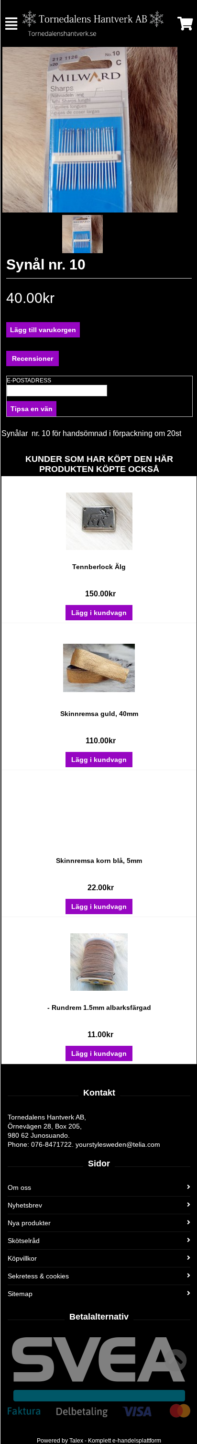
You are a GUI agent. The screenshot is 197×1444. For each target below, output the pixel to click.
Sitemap (20, 1294)
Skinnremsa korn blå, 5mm (99, 860)
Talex (76, 1440)
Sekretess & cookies (38, 1276)
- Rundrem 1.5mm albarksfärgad (99, 1007)
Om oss (19, 1187)
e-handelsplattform (136, 1440)
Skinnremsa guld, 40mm (99, 713)
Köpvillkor (22, 1258)
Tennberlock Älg (99, 567)
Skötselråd (24, 1240)
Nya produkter (29, 1223)
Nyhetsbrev (25, 1205)
